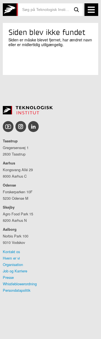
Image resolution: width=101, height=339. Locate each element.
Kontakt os (11, 251)
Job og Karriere (15, 271)
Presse (8, 277)
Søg (76, 10)
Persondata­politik (16, 290)
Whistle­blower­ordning (20, 283)
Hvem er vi (11, 258)
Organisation (13, 264)
